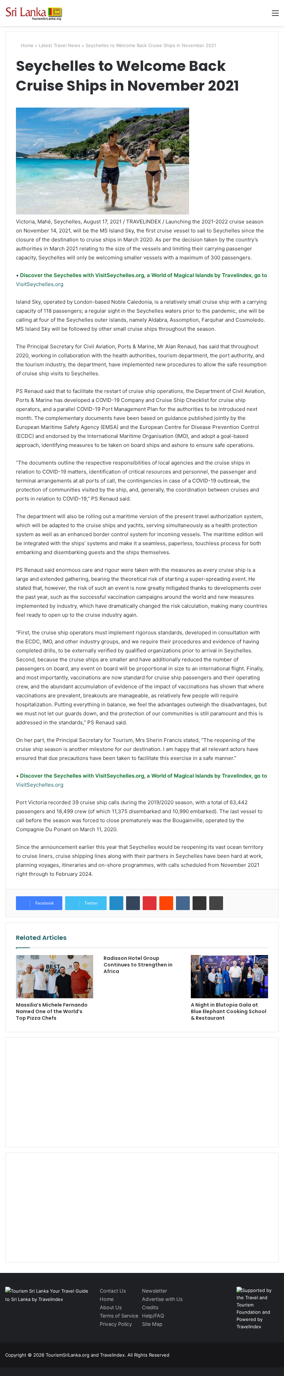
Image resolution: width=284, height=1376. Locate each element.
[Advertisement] (142, 1091)
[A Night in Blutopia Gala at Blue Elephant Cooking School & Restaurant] (229, 977)
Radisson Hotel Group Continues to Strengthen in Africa (138, 965)
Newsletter (154, 1291)
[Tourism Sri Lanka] (38, 13)
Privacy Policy (116, 1324)
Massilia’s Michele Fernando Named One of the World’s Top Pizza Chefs (52, 1011)
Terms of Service (119, 1316)
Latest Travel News (59, 45)
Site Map (152, 1324)
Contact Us (113, 1291)
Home (26, 45)
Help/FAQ (153, 1316)
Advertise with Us (162, 1299)
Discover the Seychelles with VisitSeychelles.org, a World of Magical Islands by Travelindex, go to (143, 275)
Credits (150, 1307)
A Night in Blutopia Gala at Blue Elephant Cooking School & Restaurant (228, 1011)
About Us (111, 1307)
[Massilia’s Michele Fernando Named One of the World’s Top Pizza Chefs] (54, 977)
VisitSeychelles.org (39, 284)
